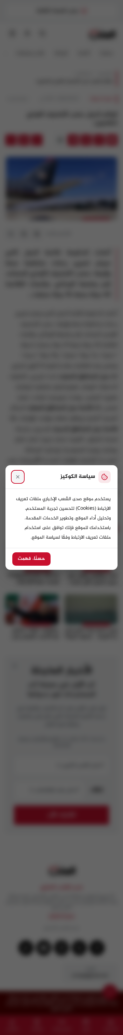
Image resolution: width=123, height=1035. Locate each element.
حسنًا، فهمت (31, 559)
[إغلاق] (17, 476)
